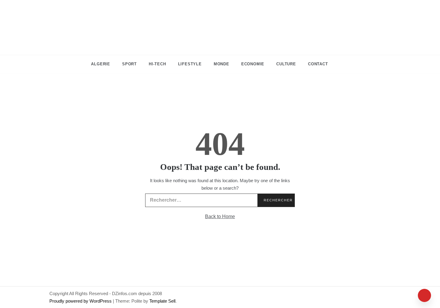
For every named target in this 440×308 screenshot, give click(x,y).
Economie (252, 64)
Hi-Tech (157, 64)
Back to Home (220, 216)
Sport (129, 64)
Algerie (100, 64)
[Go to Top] (424, 295)
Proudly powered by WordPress (81, 301)
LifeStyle (190, 64)
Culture (286, 64)
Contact (318, 64)
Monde (221, 64)
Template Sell (162, 301)
